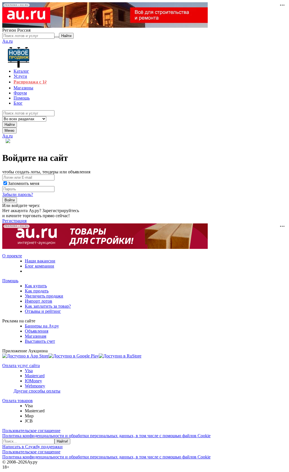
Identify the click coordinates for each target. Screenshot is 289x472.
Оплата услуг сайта (21, 365)
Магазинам (35, 336)
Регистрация (14, 220)
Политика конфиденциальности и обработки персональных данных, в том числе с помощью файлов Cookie (106, 435)
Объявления (36, 331)
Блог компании (39, 266)
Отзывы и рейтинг (43, 311)
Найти (10, 124)
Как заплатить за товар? (48, 306)
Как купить (36, 285)
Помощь (10, 280)
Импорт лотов (38, 301)
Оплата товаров (17, 400)
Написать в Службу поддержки (32, 446)
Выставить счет (40, 341)
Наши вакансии (40, 260)
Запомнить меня (23, 183)
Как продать (37, 290)
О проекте (12, 255)
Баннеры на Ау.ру (42, 326)
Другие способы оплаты (37, 391)
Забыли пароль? (17, 194)
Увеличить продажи (44, 296)
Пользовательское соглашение (31, 430)
